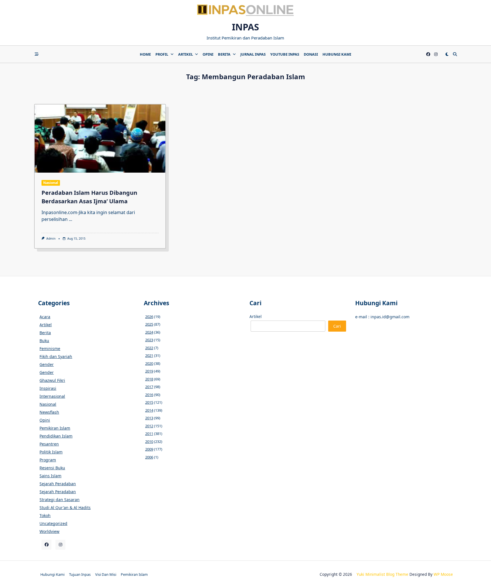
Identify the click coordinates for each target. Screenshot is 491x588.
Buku (44, 340)
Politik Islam (51, 452)
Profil (161, 54)
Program (47, 460)
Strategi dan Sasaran (59, 499)
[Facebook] (428, 54)
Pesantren (49, 444)
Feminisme (49, 348)
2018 (149, 379)
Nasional (50, 182)
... (70, 219)
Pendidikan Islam (55, 436)
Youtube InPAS (284, 54)
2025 (149, 324)
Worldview (49, 531)
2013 (149, 417)
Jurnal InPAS (253, 54)
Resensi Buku (52, 467)
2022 (149, 347)
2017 (149, 386)
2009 (149, 449)
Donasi (311, 54)
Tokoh (45, 515)
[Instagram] (436, 54)
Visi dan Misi (105, 574)
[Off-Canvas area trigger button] (36, 54)
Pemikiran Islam (54, 428)
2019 (149, 371)
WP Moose (443, 574)
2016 (149, 394)
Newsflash (49, 412)
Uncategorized (53, 523)
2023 (149, 339)
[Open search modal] (455, 54)
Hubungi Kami (337, 54)
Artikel (185, 54)
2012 (149, 425)
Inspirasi (47, 388)
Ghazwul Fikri (52, 380)
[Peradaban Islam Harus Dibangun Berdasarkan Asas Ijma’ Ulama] (100, 138)
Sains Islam (50, 475)
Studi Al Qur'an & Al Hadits (65, 507)
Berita (224, 54)
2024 (149, 332)
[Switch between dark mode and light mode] (447, 54)
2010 (149, 441)
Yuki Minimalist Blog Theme (382, 574)
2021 (149, 355)
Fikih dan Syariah (55, 356)
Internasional (52, 396)
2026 (149, 316)
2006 (149, 457)
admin (50, 238)
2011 (149, 433)
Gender (46, 364)
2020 (149, 363)
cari (337, 326)
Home (145, 54)
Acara (44, 316)
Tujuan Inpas (80, 574)
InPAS (245, 27)
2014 (149, 410)
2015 (149, 402)
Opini (208, 54)
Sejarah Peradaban (57, 483)
